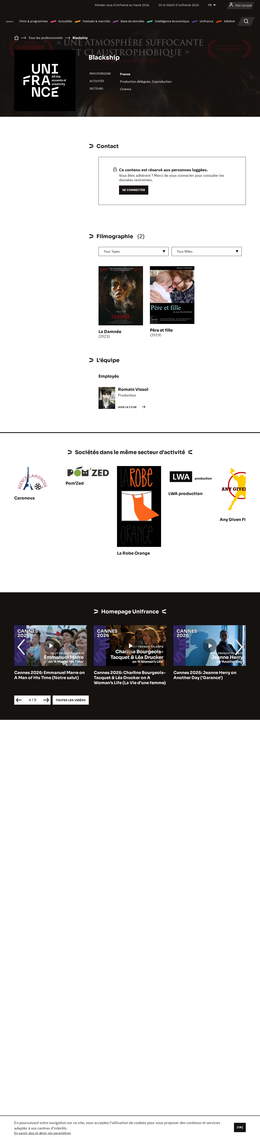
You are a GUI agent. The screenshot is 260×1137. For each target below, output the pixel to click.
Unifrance (206, 21)
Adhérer (229, 21)
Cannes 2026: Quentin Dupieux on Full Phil (209, 675)
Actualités (65, 21)
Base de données (132, 21)
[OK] (240, 1127)
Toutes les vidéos (71, 700)
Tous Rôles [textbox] (185, 251)
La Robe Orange (133, 553)
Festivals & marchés (96, 21)
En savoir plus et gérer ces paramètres (42, 1133)
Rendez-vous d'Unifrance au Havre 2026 (122, 5)
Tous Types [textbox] (112, 251)
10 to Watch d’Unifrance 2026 (178, 5)
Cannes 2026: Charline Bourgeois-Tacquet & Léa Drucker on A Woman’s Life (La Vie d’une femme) (50, 677)
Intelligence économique (172, 21)
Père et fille (161, 330)
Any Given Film (235, 519)
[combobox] (134, 251)
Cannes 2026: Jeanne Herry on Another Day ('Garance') (125, 675)
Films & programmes (33, 21)
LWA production (185, 493)
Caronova (24, 498)
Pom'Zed (75, 483)
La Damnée (110, 331)
